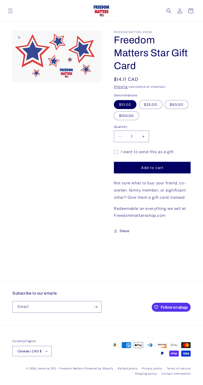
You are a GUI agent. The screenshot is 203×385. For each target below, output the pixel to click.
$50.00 (176, 104)
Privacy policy (152, 368)
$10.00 (125, 104)
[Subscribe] (95, 307)
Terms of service (179, 368)
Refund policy (127, 368)
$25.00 (150, 104)
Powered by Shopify (99, 368)
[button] (10, 10)
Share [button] (124, 231)
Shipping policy (146, 373)
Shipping (121, 87)
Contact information (176, 373)
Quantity (120, 127)
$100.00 (126, 115)
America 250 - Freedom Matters (61, 368)
